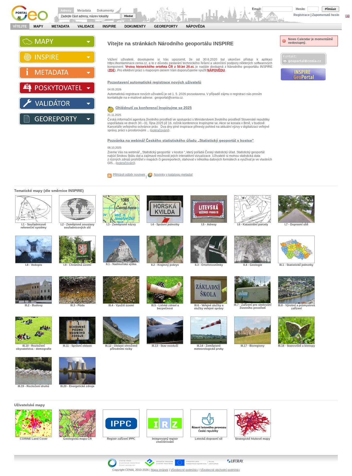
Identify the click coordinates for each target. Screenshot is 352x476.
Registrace (302, 15)
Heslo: (300, 9)
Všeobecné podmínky (184, 469)
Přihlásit (330, 9)
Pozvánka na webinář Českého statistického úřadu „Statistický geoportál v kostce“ (180, 140)
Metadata (84, 10)
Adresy (66, 10)
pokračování (159, 130)
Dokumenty (105, 10)
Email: (256, 9)
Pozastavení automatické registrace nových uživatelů (154, 82)
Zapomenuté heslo (325, 15)
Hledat (128, 16)
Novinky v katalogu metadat (173, 174)
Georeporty (166, 26)
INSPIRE (109, 26)
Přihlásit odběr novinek (129, 174)
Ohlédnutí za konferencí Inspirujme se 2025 (153, 108)
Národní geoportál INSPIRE (31, 13)
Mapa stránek (159, 469)
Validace (86, 26)
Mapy (38, 26)
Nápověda (195, 26)
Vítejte (20, 26)
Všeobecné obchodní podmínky (220, 469)
